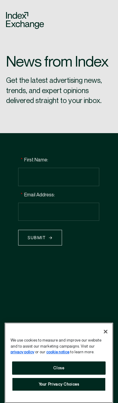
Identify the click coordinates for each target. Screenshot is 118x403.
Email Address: (38, 195)
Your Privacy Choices (59, 384)
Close (58, 368)
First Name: (34, 160)
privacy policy (22, 352)
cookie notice (57, 352)
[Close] (105, 331)
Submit (37, 237)
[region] (59, 363)
